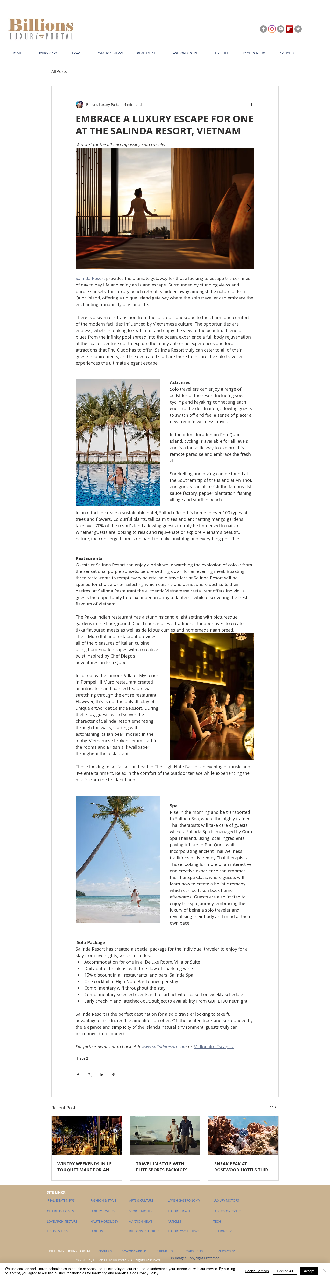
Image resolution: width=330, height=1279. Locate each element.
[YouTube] (280, 29)
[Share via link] (113, 1074)
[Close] (324, 1270)
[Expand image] (165, 208)
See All (273, 1107)
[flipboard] (289, 29)
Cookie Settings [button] (257, 1270)
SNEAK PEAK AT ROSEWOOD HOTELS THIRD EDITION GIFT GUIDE (242, 1167)
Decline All (285, 1270)
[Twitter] (298, 29)
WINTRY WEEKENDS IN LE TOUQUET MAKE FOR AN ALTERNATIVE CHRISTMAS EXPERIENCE (84, 1167)
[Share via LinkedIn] (101, 1074)
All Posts (59, 71)
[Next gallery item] (248, 208)
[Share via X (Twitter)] (89, 1074)
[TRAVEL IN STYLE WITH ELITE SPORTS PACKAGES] (165, 1135)
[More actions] (251, 104)
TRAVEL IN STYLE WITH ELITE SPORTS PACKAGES (161, 1167)
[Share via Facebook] (78, 1074)
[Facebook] (263, 29)
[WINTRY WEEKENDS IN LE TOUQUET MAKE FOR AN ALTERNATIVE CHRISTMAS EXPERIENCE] (87, 1135)
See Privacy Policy (144, 1273)
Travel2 (82, 1058)
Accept (309, 1270)
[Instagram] (272, 29)
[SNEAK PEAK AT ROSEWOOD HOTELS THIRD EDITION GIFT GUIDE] (243, 1135)
